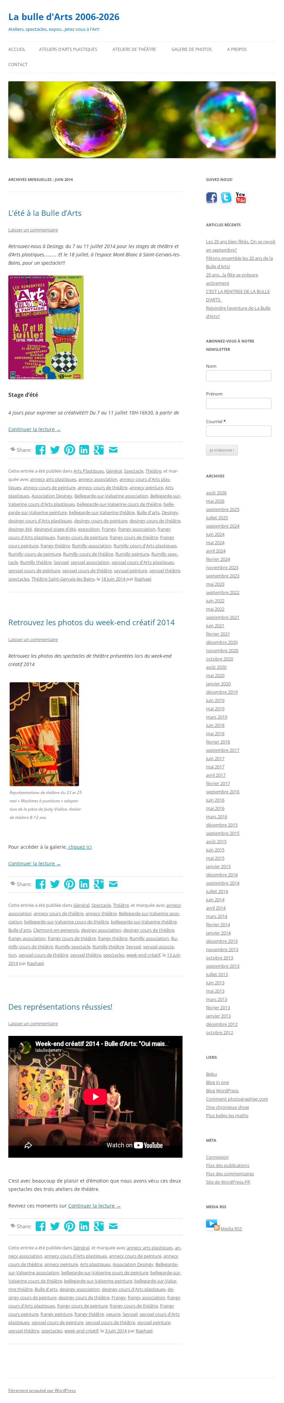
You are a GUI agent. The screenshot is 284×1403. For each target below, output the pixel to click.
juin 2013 (215, 983)
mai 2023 (215, 584)
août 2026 (216, 493)
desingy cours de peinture (100, 521)
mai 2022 (215, 609)
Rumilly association (92, 546)
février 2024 (218, 559)
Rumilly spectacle (72, 947)
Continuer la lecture (34, 429)
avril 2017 (215, 775)
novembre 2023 (222, 567)
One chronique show (227, 1107)
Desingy (170, 512)
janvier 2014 (218, 933)
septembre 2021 (222, 617)
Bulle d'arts (148, 512)
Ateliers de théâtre (134, 49)
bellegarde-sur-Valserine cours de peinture (104, 1272)
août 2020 (216, 667)
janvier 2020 (218, 684)
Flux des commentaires (230, 1173)
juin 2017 (215, 758)
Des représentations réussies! (60, 1006)
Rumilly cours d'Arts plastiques (145, 546)
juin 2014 (215, 899)
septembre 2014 (222, 883)
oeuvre (113, 1314)
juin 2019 (215, 700)
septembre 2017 (222, 750)
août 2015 (216, 841)
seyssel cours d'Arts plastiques (143, 562)
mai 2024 (215, 542)
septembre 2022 (222, 592)
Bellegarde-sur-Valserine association (111, 496)
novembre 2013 (222, 949)
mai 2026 (215, 501)
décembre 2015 (222, 825)
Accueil (16, 49)
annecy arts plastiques (53, 479)
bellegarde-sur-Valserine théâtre (102, 512)
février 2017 (218, 783)
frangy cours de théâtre (134, 537)
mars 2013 (216, 999)
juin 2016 (215, 800)
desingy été (20, 529)
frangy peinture (56, 1314)
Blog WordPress (222, 1090)
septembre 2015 (222, 833)
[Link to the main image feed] (213, 1229)
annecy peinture (146, 487)
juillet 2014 (217, 891)
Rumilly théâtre (36, 562)
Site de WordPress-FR (228, 1182)
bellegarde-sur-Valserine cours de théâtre (119, 504)
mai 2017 (215, 767)
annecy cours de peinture (49, 487)
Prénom (214, 394)
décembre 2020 (222, 642)
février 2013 (218, 1007)
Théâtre (153, 471)
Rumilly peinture (132, 554)
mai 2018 (215, 733)
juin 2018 (215, 725)
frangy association (137, 529)
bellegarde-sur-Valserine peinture (98, 1281)
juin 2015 (215, 850)
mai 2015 (215, 858)
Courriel (216, 421)
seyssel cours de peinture (34, 570)
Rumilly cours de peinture (34, 554)
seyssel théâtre (164, 570)
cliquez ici (79, 847)
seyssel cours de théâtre (87, 570)
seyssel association (90, 562)
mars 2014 (216, 916)
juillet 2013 (217, 974)
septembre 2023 (222, 576)
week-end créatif (143, 955)
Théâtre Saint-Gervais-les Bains (63, 579)
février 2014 (218, 924)
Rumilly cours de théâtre (88, 554)
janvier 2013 (218, 1016)
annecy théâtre (101, 913)
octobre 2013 (219, 958)
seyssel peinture (130, 570)
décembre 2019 (222, 692)
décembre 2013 (222, 941)
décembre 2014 (222, 875)
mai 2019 (215, 708)
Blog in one (217, 1082)
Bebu (211, 1074)
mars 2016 (216, 816)
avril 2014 (215, 908)
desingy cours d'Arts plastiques (40, 521)
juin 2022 (215, 601)
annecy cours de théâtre (102, 487)
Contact (18, 64)
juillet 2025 (217, 517)
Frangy (109, 529)
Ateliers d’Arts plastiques (68, 49)
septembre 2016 (222, 792)
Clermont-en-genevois (56, 930)
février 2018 (218, 742)
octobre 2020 (219, 659)
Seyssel (61, 562)
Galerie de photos (191, 49)
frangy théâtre (55, 546)
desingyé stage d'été (55, 529)
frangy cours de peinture (82, 537)
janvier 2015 (218, 866)
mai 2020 (215, 675)
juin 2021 (215, 625)
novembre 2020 (222, 650)
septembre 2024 (222, 526)
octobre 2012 (219, 1032)
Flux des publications (227, 1165)
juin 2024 (215, 534)
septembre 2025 (222, 509)
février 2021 (218, 634)
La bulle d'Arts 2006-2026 (63, 16)
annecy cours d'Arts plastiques (75, 1256)
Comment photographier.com (237, 1099)
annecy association (97, 479)
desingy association (101, 930)
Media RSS (231, 1229)
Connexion (217, 1157)
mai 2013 (215, 991)
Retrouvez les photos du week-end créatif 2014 (91, 622)
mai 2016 (215, 808)
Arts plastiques (95, 1264)
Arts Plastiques (88, 471)
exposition (89, 529)
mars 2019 (216, 717)
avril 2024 (215, 551)
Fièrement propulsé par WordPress (42, 1390)
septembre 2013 (222, 966)
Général (114, 471)
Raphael (142, 579)
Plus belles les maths (227, 1115)
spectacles (18, 579)
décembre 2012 (222, 1024)
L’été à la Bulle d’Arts (44, 213)
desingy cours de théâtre (155, 521)
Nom (211, 366)
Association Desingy (52, 496)
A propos (237, 49)
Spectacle (133, 471)
